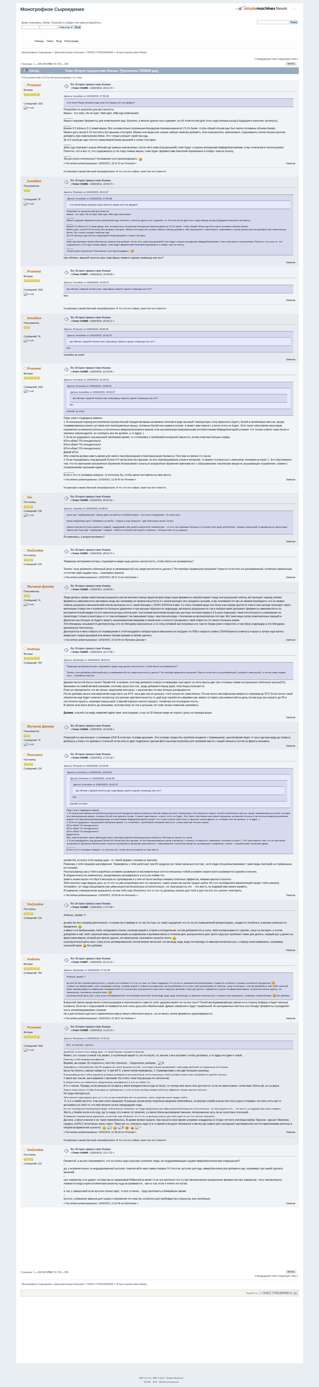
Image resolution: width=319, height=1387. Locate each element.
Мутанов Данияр (40, 586)
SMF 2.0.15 (145, 1378)
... (36, 64)
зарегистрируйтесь (90, 22)
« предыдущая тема (266, 59)
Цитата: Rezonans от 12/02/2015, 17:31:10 (86, 1038)
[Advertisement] (150, 1238)
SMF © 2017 (159, 1378)
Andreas (33, 649)
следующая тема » (287, 59)
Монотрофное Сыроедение (52, 9)
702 (59, 64)
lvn (29, 497)
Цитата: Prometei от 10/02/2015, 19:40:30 (86, 329)
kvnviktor (34, 181)
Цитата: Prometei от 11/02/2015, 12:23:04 (86, 766)
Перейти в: (252, 1293)
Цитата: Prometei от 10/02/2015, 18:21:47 (86, 192)
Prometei (34, 85)
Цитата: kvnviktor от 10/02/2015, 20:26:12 (86, 380)
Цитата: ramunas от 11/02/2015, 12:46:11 (86, 508)
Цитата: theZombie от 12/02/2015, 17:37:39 (87, 970)
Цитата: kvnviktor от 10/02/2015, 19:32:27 (86, 282)
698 (40, 64)
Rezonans (35, 755)
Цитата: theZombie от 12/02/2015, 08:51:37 (87, 660)
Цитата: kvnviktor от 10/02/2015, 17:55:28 (86, 96)
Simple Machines (174, 1378)
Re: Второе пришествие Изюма (91, 84)
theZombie (35, 550)
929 (66, 64)
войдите (70, 22)
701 (55, 64)
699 (44, 64)
